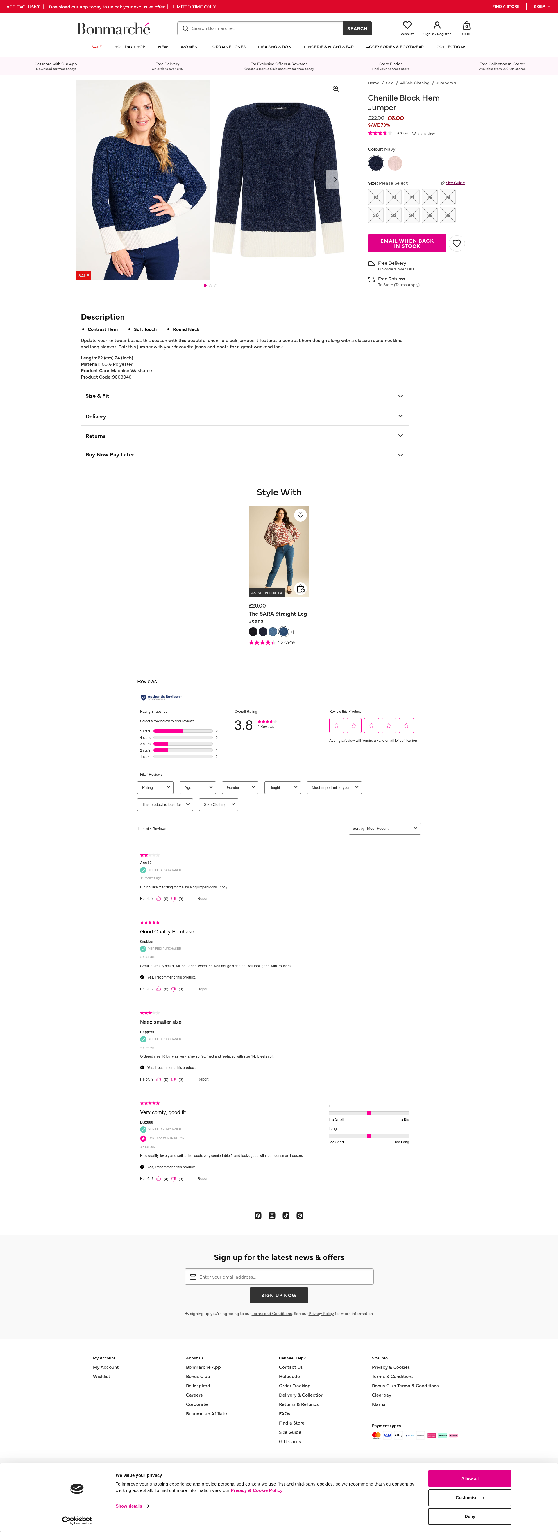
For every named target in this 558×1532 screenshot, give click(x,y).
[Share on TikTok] (285, 1215)
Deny (470, 1516)
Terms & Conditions (393, 1376)
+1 (292, 631)
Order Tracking (295, 1385)
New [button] (163, 46)
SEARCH (357, 28)
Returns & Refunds (299, 1404)
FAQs (284, 1413)
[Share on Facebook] (258, 1215)
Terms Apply (407, 284)
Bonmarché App (203, 1366)
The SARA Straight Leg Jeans (278, 617)
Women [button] (189, 46)
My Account (106, 1366)
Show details (129, 1506)
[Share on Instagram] (272, 1215)
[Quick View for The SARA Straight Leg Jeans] (300, 588)
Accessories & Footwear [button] (395, 46)
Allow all (470, 1478)
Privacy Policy (321, 1313)
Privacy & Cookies (391, 1366)
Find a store (505, 6)
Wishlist (101, 1376)
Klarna (379, 1404)
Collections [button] (451, 46)
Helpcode (289, 1376)
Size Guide (455, 182)
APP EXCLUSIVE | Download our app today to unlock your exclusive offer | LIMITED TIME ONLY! (111, 6)
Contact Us (291, 1366)
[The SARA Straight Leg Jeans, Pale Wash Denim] (273, 631)
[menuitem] (543, 6)
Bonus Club (198, 1376)
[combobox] (260, 28)
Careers (194, 1394)
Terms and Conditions (272, 1313)
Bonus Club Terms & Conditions (405, 1385)
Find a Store (292, 1422)
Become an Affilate (206, 1413)
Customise (466, 1497)
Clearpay (381, 1394)
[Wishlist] (300, 515)
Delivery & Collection (301, 1394)
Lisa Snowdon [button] (274, 46)
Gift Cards (290, 1441)
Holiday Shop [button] (130, 46)
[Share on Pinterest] (299, 1215)
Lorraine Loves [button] (228, 46)
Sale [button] (97, 46)
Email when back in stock (407, 243)
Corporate (197, 1404)
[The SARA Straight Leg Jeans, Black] (253, 631)
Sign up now (279, 1295)
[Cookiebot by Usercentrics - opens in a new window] (77, 1520)
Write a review (423, 134)
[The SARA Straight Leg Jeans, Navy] (263, 631)
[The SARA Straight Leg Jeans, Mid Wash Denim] (283, 631)
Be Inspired (198, 1385)
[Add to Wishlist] (457, 243)
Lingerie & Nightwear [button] (329, 46)
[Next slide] (335, 179)
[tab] (205, 285)
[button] (543, 6)
